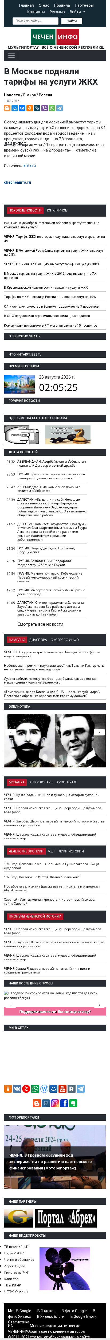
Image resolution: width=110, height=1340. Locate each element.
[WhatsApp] (52, 108)
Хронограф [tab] (66, 782)
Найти (72, 20)
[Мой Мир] (14, 108)
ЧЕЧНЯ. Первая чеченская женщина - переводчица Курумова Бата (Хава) (52, 810)
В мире (29, 95)
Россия (45, 95)
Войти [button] (76, 11)
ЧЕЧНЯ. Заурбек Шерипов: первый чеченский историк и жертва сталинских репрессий (54, 823)
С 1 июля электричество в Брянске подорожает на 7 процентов (51, 306)
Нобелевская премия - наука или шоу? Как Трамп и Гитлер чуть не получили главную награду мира (54, 667)
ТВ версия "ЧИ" (16, 1246)
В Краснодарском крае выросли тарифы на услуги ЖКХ (46, 287)
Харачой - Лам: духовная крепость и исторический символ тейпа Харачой (50, 901)
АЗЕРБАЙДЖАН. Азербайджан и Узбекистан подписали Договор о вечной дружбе (51, 463)
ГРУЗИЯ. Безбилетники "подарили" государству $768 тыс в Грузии (44, 562)
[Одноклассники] (29, 108)
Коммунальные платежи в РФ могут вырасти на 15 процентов (50, 325)
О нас (44, 5)
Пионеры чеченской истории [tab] (35, 916)
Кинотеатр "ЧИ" (16, 1272)
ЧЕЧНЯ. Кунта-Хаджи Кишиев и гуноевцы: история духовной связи (52, 796)
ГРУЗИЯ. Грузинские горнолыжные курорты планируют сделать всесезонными (51, 476)
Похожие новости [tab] (25, 210)
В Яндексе (46, 1311)
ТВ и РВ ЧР (12, 1285)
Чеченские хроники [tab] (26, 851)
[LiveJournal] (37, 108)
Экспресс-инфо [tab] (65, 639)
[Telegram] (59, 108)
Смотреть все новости (40, 624)
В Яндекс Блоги (50, 1316)
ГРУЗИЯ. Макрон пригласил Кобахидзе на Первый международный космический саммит (49, 577)
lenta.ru (29, 165)
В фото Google (74, 1311)
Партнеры (84, 5)
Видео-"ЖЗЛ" (14, 1253)
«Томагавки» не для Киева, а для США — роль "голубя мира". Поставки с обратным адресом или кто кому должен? (52, 693)
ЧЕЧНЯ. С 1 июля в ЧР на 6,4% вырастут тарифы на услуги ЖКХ (51, 264)
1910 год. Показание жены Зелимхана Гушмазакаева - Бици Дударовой (51, 866)
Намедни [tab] (17, 639)
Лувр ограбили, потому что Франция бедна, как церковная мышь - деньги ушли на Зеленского (50, 680)
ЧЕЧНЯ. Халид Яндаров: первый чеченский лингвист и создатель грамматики (47, 970)
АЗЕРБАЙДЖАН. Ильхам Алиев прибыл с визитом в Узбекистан (48, 489)
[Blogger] (7, 108)
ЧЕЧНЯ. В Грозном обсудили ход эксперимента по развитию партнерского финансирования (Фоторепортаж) (50, 1162)
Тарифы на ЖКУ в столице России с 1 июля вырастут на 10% (50, 297)
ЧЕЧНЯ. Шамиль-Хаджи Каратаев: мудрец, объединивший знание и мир (50, 836)
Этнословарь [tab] (41, 782)
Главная (26, 5)
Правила (62, 5)
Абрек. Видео (14, 1266)
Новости (12, 95)
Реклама (57, 11)
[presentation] (99, 732)
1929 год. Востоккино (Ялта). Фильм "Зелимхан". (42, 877)
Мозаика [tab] (17, 782)
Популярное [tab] (56, 210)
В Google (23, 1311)
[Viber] (44, 108)
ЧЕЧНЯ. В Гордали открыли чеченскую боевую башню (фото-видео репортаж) (52, 654)
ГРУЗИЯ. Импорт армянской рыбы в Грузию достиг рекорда (51, 592)
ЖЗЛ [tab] (51, 851)
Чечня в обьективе (19, 1259)
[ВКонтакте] (22, 108)
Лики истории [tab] (71, 851)
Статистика (18, 1322)
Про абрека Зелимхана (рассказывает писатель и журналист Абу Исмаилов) (52, 888)
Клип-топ (11, 1279)
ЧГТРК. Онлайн (16, 1291)
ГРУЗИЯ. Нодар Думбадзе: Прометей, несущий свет (46, 550)
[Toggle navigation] (11, 55)
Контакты (36, 11)
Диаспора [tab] (38, 639)
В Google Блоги (83, 1316)
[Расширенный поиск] (86, 20)
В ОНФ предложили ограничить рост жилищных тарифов (47, 316)
